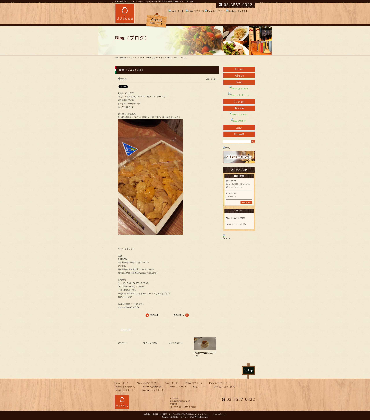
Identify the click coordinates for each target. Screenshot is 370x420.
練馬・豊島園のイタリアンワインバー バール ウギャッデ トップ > (141, 58)
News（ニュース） (178, 386)
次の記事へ (179, 315)
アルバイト (123, 343)
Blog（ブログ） (174, 58)
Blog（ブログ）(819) (235, 218)
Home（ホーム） (123, 383)
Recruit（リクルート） (125, 390)
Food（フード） (172, 383)
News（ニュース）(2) (236, 224)
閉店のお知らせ (176, 343)
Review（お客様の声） (153, 386)
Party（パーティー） (218, 383)
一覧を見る (246, 203)
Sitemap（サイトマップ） (154, 390)
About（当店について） (147, 383)
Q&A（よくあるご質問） (225, 386)
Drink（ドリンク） (194, 383)
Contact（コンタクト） (125, 386)
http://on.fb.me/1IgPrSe (128, 307)
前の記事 (154, 315)
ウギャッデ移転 (150, 343)
